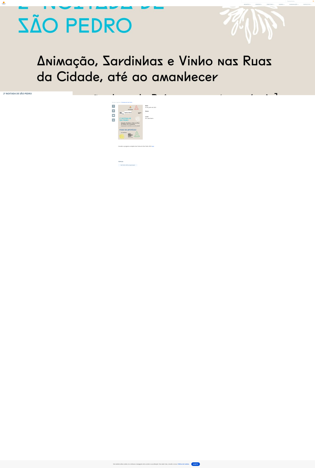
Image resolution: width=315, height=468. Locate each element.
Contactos (306, 4)
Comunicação (293, 4)
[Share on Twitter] (113, 110)
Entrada (114, 102)
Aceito (195, 464)
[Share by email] (113, 115)
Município (247, 4)
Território (270, 4)
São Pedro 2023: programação (128, 165)
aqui (153, 146)
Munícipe (258, 4)
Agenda (281, 4)
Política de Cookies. (183, 464)
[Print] (113, 120)
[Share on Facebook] (113, 106)
